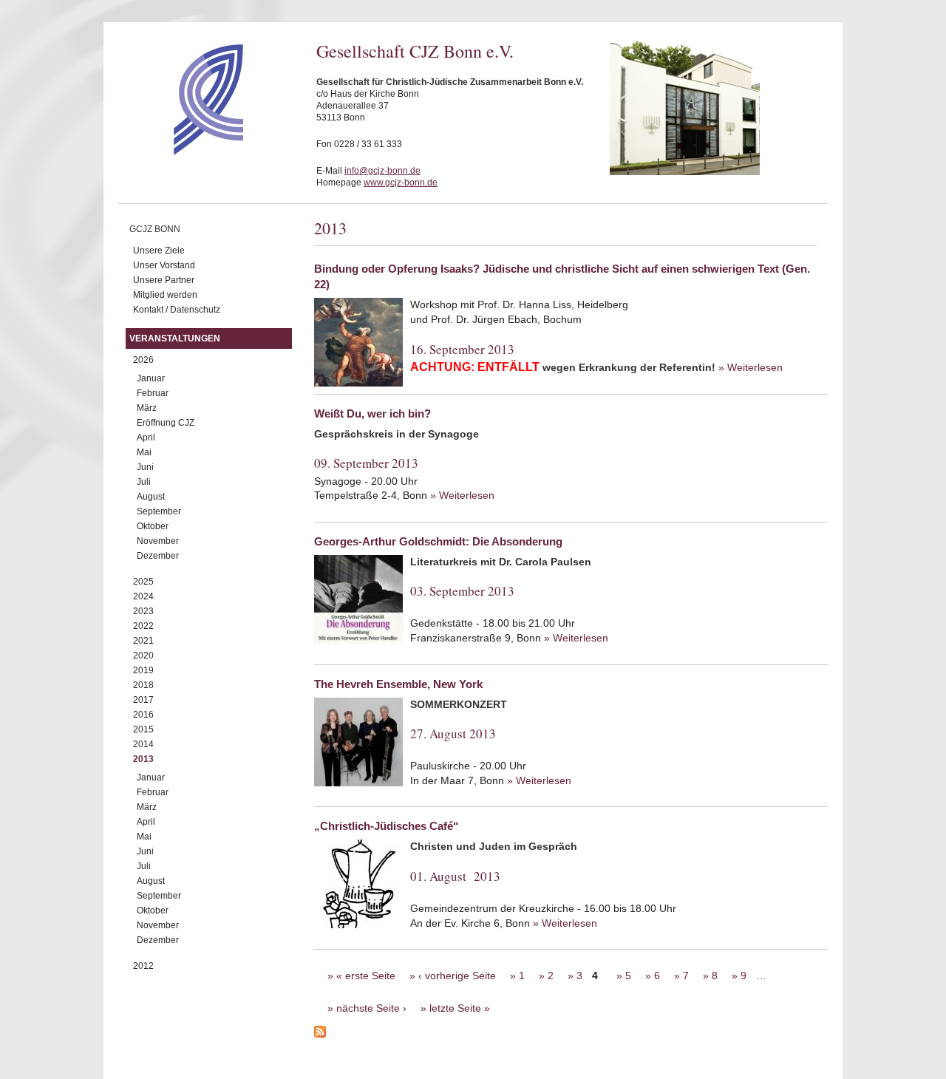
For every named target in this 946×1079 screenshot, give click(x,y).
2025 (143, 581)
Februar (153, 393)
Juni (145, 467)
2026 (143, 360)
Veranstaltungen (174, 338)
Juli (144, 482)
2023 (143, 611)
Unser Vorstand (164, 265)
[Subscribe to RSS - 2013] (571, 1034)
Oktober (153, 526)
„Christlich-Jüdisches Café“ (386, 826)
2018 (143, 685)
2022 (143, 626)
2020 (143, 655)
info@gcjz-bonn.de (382, 171)
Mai (144, 452)
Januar (151, 378)
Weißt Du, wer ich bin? (372, 413)
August (151, 496)
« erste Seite (365, 975)
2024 (143, 596)
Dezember (158, 556)
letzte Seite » (459, 1008)
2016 (143, 714)
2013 (143, 759)
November (158, 541)
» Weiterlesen (750, 367)
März (147, 408)
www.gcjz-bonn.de (401, 182)
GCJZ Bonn (154, 229)
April (146, 437)
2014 (143, 744)
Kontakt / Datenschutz (176, 309)
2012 (143, 966)
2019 (143, 670)
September (159, 511)
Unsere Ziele (159, 250)
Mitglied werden (165, 295)
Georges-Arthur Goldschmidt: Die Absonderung (438, 541)
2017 (143, 700)
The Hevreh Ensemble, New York (398, 684)
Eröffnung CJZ (165, 423)
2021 (143, 641)
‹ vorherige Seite (457, 975)
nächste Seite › (371, 1008)
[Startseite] (182, 151)
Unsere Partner (163, 280)
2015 (143, 729)
